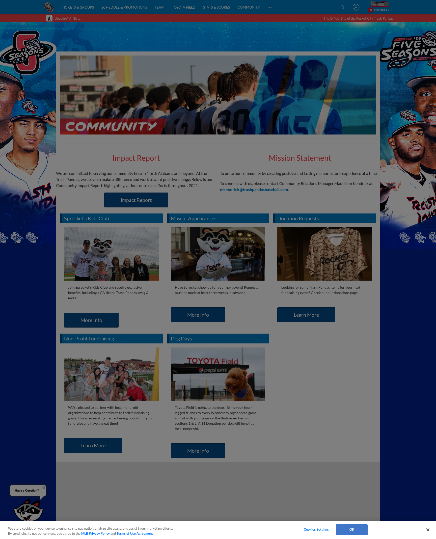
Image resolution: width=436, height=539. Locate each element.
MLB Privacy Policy (95, 533)
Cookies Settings (316, 529)
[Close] (427, 529)
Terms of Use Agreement (135, 533)
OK (351, 529)
